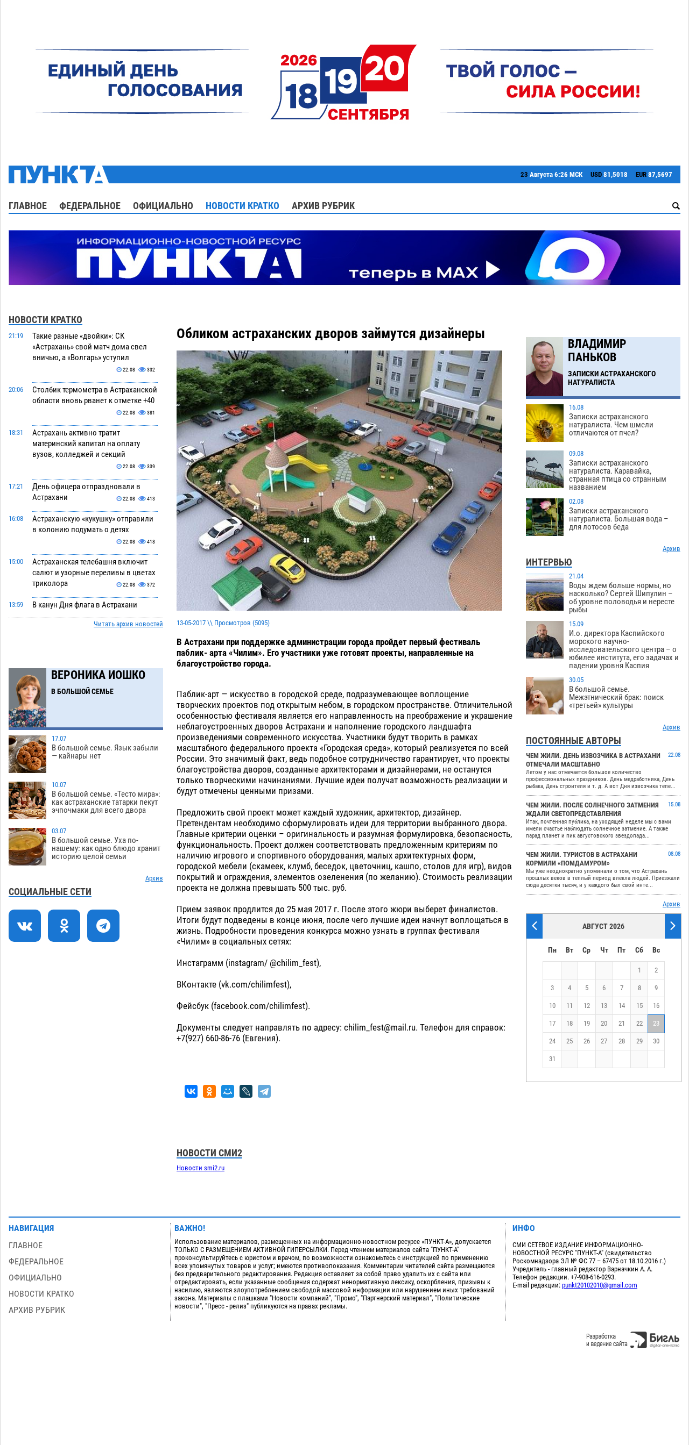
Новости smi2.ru (200, 1168)
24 (552, 1041)
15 (639, 1006)
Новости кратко (242, 205)
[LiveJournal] (246, 1091)
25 (569, 1041)
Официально (163, 205)
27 (604, 1041)
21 (621, 1023)
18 (569, 1023)
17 (552, 1023)
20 (604, 1023)
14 (621, 1006)
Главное (28, 205)
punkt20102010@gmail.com (599, 1285)
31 (552, 1059)
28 (621, 1041)
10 (552, 1006)
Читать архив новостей (128, 624)
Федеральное (90, 205)
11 (569, 1006)
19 (586, 1023)
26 (586, 1041)
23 (656, 1023)
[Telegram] (264, 1091)
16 (656, 1006)
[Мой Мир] (227, 1091)
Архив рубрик (323, 205)
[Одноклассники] (209, 1091)
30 (656, 1041)
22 (639, 1023)
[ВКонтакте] (191, 1091)
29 (639, 1041)
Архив (154, 878)
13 (604, 1006)
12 (586, 1006)
